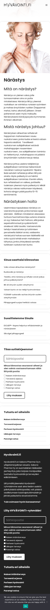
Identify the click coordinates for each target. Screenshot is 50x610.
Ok (25, 606)
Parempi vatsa (11, 439)
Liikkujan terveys (12, 434)
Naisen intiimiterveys (14, 419)
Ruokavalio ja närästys (14, 272)
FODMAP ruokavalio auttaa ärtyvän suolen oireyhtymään (22, 296)
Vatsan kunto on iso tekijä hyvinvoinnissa (22, 289)
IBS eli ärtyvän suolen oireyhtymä (18, 285)
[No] (47, 602)
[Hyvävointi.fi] (17, 5)
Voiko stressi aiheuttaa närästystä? (19, 267)
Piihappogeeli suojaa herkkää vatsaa (20, 302)
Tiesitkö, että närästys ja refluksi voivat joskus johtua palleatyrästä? (24, 278)
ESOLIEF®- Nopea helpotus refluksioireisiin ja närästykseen (23, 327)
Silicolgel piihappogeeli (14, 333)
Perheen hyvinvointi (14, 429)
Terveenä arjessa (12, 424)
